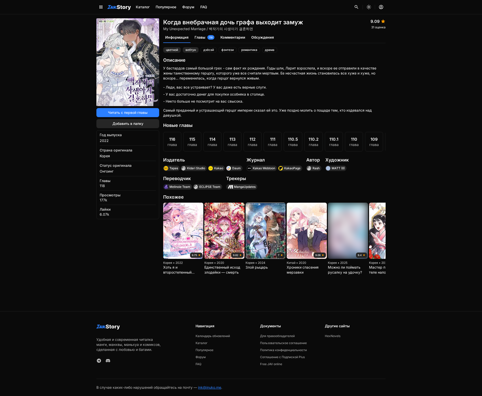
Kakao (218, 168)
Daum (236, 168)
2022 (104, 140)
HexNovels (332, 336)
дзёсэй (208, 50)
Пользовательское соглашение (283, 343)
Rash (316, 168)
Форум (188, 7)
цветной (172, 50)
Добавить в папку (127, 123)
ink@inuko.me (209, 387)
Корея (105, 156)
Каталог (143, 7)
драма (269, 50)
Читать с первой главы (128, 112)
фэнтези (227, 50)
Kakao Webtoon (264, 168)
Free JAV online (271, 364)
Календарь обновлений (213, 336)
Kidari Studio (196, 168)
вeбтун (191, 50)
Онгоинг (106, 171)
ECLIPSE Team (209, 187)
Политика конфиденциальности (283, 350)
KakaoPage (292, 168)
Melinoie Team (179, 187)
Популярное (166, 7)
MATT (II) (338, 168)
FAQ (203, 7)
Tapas (173, 168)
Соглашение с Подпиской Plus (282, 357)
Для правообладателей (277, 336)
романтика (249, 50)
